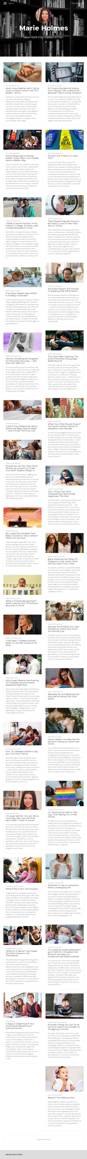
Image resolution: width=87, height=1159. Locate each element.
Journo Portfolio (17, 1154)
